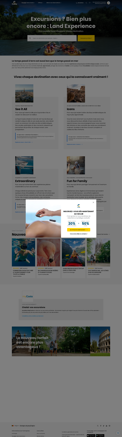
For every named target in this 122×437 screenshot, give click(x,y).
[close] (93, 202)
